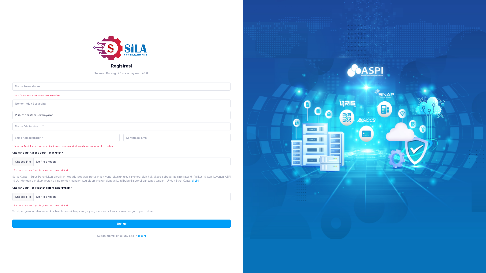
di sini (142, 235)
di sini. (196, 180)
